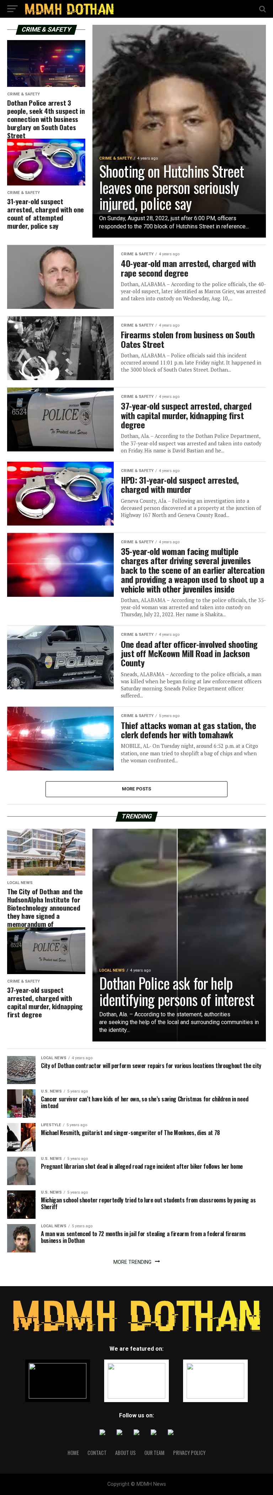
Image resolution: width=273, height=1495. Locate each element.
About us (125, 1452)
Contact (97, 1452)
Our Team (154, 1452)
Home (73, 1452)
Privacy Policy (189, 1452)
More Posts (136, 788)
